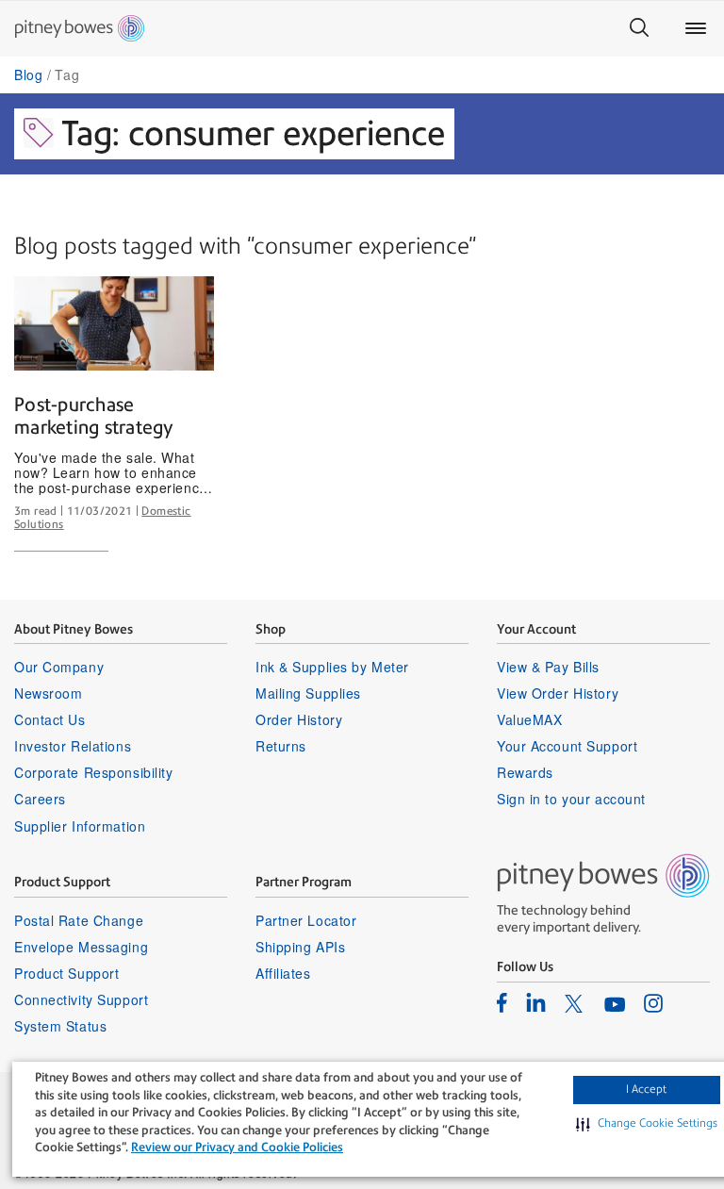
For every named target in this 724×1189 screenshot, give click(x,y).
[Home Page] (79, 28)
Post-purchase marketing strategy (94, 415)
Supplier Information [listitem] (79, 825)
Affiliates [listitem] (283, 973)
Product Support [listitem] (66, 973)
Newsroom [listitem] (48, 693)
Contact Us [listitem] (50, 719)
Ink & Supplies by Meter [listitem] (332, 666)
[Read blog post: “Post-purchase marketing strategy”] (114, 323)
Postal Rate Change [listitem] (78, 920)
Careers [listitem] (40, 798)
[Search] (639, 28)
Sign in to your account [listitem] (571, 798)
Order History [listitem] (298, 719)
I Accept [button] (646, 1089)
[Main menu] (695, 28)
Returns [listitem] (280, 745)
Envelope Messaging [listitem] (81, 946)
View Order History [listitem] (557, 693)
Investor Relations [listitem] (72, 745)
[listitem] (502, 1002)
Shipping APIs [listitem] (300, 946)
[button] (646, 1124)
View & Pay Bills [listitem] (548, 666)
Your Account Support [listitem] (567, 745)
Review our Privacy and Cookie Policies (237, 1147)
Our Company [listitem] (59, 666)
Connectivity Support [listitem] (81, 999)
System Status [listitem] (60, 1025)
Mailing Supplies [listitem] (308, 693)
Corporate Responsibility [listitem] (93, 772)
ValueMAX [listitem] (529, 719)
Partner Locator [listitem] (305, 920)
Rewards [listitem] (525, 772)
